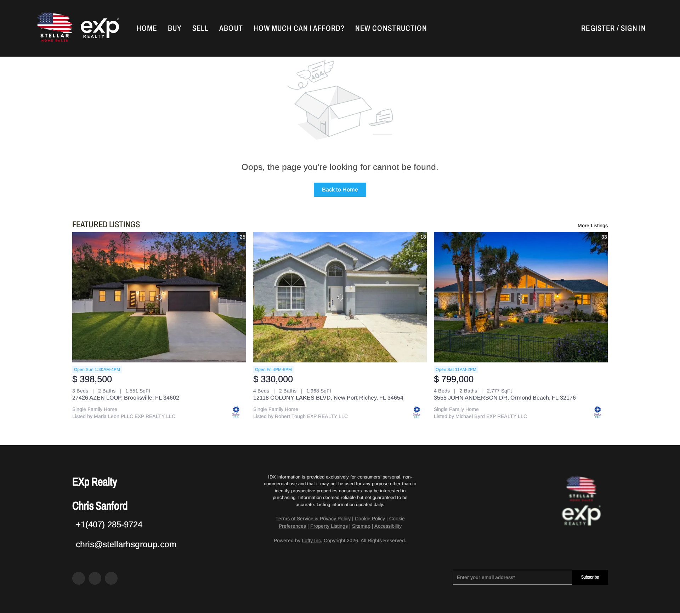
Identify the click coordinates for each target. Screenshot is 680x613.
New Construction (391, 28)
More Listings (593, 225)
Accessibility (388, 526)
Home (147, 28)
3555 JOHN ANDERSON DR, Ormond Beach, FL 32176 (505, 398)
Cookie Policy (370, 518)
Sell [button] (200, 28)
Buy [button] (175, 28)
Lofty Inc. (312, 540)
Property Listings (329, 526)
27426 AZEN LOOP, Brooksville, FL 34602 (125, 398)
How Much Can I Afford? (299, 28)
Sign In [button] (633, 28)
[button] (54, 28)
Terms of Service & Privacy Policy (313, 518)
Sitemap (361, 526)
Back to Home (340, 190)
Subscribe (590, 577)
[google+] (111, 578)
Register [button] (598, 28)
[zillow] (95, 578)
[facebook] (78, 578)
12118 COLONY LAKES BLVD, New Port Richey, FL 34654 (328, 398)
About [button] (231, 28)
